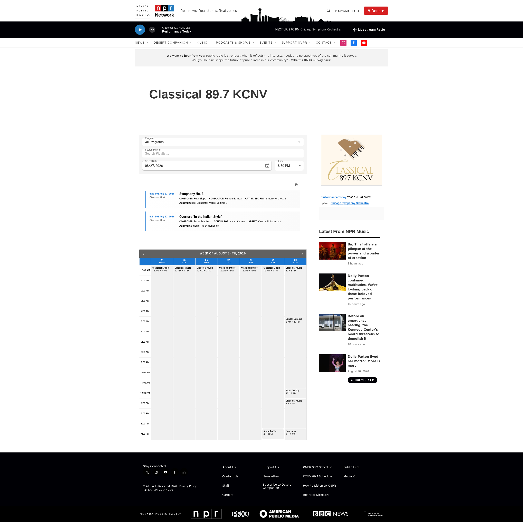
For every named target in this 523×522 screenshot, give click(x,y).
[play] (140, 29)
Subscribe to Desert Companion (277, 486)
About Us (229, 467)
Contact (324, 42)
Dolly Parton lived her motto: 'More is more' (364, 361)
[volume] (152, 29)
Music (202, 42)
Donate (377, 11)
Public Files (351, 467)
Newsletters (347, 11)
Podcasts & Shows (233, 42)
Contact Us (230, 476)
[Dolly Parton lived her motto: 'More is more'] (332, 363)
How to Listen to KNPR (319, 485)
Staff (225, 485)
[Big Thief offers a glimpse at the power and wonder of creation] (332, 251)
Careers (227, 495)
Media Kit (350, 476)
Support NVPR (294, 42)
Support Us (271, 467)
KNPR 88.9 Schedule (317, 467)
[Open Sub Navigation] (148, 42)
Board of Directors (316, 495)
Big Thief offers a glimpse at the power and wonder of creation (364, 251)
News (140, 42)
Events (266, 42)
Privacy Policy (188, 486)
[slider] (158, 29)
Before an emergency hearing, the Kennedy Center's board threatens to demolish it (363, 327)
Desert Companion (171, 42)
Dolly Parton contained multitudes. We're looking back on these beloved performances (363, 286)
